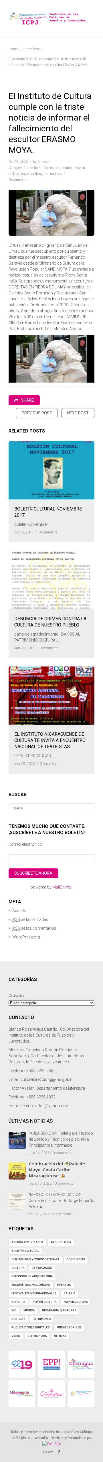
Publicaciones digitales (30, 1327)
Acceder (19, 910)
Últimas (48, 168)
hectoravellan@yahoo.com (45, 1106)
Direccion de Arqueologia (32, 1276)
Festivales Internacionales (33, 1293)
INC (46, 174)
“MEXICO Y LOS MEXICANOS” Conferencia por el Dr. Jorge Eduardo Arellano (61, 1200)
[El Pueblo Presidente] (51, 1364)
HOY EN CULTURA (45, 1301)
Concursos (75, 1259)
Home (13, 49)
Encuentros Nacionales (30, 1284)
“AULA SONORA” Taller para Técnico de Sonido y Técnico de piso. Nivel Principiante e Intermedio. (61, 1139)
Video (15, 1335)
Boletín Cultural (25, 1250)
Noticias (56, 174)
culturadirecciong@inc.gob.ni (46, 1079)
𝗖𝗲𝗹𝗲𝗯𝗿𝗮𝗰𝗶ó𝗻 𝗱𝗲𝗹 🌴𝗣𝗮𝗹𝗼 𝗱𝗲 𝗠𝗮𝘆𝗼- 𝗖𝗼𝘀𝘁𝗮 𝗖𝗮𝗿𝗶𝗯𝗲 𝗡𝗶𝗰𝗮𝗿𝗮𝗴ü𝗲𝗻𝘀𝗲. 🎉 (57, 1170)
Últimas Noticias (31, 1121)
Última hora (31, 49)
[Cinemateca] (51, 1393)
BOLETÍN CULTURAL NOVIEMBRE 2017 (48, 512)
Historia (18, 1301)
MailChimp (62, 887)
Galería (70, 1293)
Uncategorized (69, 1327)
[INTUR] (22, 1393)
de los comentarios (34, 928)
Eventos (64, 1284)
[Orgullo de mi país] (81, 1364)
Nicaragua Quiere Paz (59, 1310)
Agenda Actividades (27, 1242)
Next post (78, 413)
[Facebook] (59, 1452)
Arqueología (60, 1242)
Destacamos (65, 168)
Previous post (37, 413)
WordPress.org (26, 937)
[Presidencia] (81, 1393)
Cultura (18, 1267)
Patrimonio (42, 1318)
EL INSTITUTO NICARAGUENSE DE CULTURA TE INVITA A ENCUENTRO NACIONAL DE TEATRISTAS (50, 740)
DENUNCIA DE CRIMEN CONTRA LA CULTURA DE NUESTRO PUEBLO (50, 622)
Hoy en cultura (31, 174)
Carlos (42, 162)
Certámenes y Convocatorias (35, 1259)
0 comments (18, 180)
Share (27, 400)
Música (29, 1310)
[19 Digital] (22, 1364)
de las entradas (30, 919)
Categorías (16, 995)
